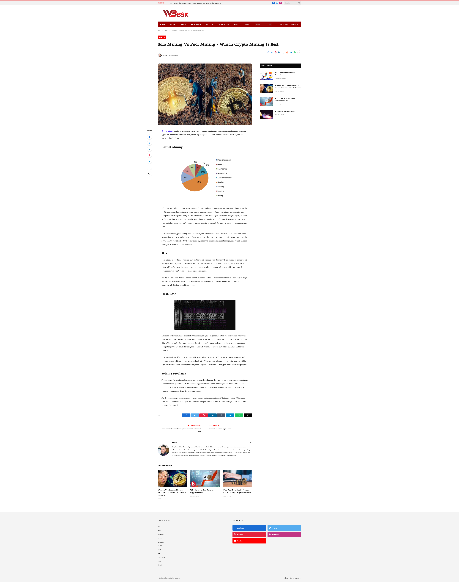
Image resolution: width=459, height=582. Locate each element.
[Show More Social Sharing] (299, 52)
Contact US (294, 24)
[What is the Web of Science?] (266, 114)
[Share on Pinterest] (275, 52)
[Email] (149, 173)
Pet (159, 553)
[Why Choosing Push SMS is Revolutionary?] (266, 75)
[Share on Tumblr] (283, 52)
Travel (245, 24)
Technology (223, 24)
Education (196, 24)
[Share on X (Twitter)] (271, 52)
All (159, 527)
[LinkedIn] (149, 149)
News (172, 24)
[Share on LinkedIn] (279, 52)
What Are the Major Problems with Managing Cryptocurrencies (237, 491)
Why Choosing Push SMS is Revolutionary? (285, 73)
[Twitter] (149, 143)
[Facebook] (149, 137)
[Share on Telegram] (291, 52)
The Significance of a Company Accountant (184, 3)
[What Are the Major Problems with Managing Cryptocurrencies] (237, 478)
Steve (165, 55)
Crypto (183, 24)
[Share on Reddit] (287, 52)
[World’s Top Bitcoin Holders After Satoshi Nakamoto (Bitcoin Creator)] (172, 478)
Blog (159, 530)
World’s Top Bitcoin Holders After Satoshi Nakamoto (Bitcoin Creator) (172, 492)
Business (161, 534)
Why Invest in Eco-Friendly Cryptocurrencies (202, 491)
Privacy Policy (284, 24)
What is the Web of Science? (285, 111)
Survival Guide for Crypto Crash (220, 429)
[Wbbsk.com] (175, 13)
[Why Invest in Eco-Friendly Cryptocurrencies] (204, 478)
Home (162, 24)
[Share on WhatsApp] (294, 52)
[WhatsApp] (149, 167)
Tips (236, 24)
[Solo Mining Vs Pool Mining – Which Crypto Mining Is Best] (205, 94)
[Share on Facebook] (268, 52)
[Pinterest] (149, 155)
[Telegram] (149, 161)
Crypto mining (167, 130)
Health (209, 24)
